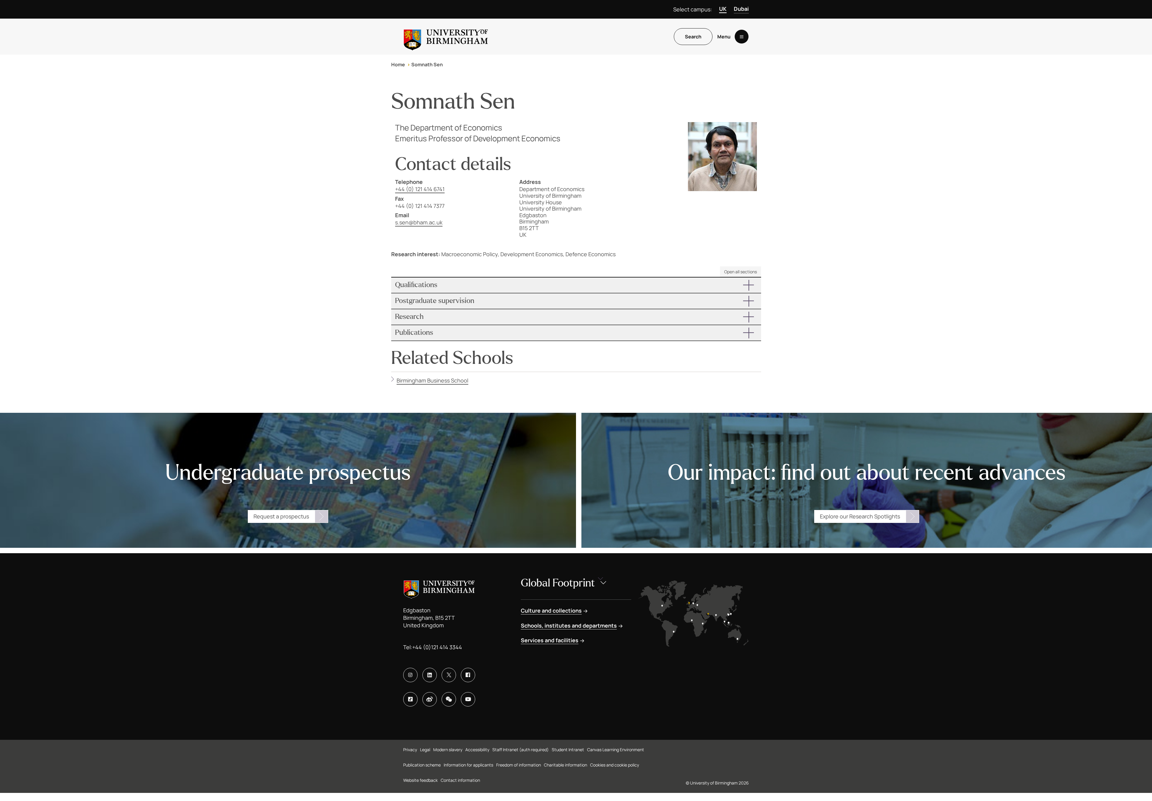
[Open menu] (741, 36)
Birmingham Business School (432, 380)
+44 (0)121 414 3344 (437, 647)
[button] (576, 285)
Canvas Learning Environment (615, 749)
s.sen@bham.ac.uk (418, 222)
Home (398, 64)
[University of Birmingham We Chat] (449, 699)
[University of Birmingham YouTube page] (468, 699)
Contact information (460, 780)
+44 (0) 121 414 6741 (420, 189)
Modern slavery (447, 749)
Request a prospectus (281, 516)
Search (693, 36)
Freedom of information (518, 765)
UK (723, 8)
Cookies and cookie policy (614, 765)
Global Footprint (558, 583)
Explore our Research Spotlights (860, 516)
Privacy (410, 749)
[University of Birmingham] (445, 36)
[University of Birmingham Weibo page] (429, 699)
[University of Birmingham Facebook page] (468, 675)
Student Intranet (568, 749)
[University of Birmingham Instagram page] (410, 675)
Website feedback (420, 780)
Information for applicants (468, 765)
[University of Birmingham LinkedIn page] (429, 675)
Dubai (741, 8)
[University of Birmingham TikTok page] (410, 699)
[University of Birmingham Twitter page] (449, 675)
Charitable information (565, 765)
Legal (425, 749)
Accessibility (477, 749)
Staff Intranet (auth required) (520, 749)
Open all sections (740, 271)
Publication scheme (422, 765)
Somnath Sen (427, 64)
